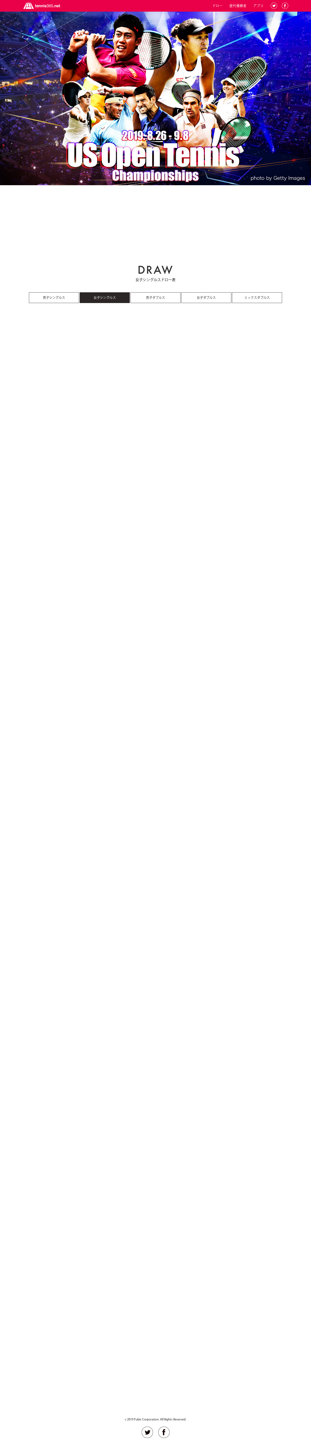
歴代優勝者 (238, 5)
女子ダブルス (206, 297)
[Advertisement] (155, 222)
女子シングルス (105, 297)
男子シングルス (54, 297)
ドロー (217, 5)
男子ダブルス (155, 297)
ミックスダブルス (257, 297)
